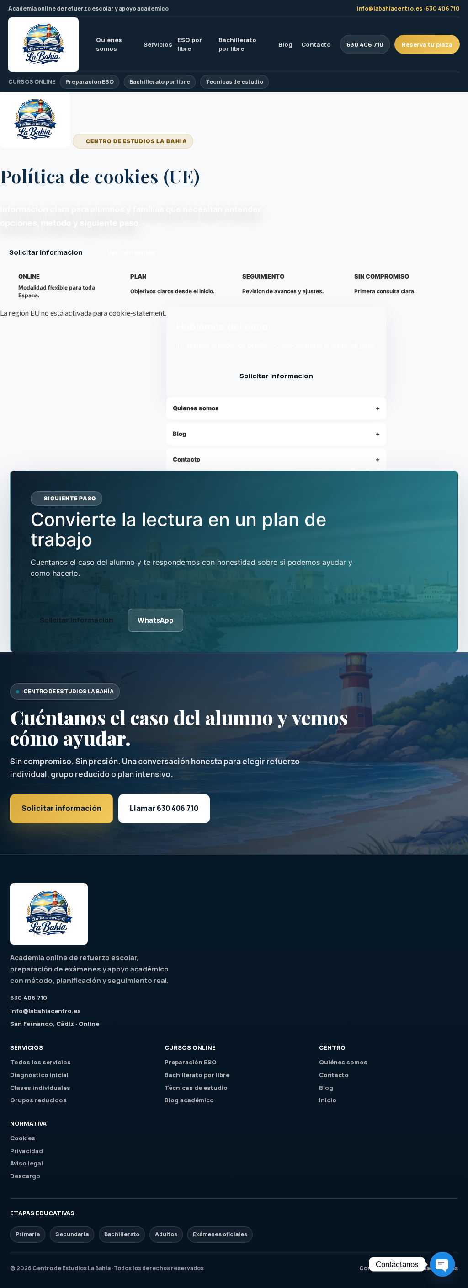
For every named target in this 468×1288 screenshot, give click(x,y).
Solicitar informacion (46, 252)
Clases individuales (40, 1088)
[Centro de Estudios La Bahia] (35, 120)
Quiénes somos (343, 1062)
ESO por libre (189, 44)
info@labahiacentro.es (389, 8)
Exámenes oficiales (220, 1234)
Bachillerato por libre (237, 44)
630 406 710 (442, 8)
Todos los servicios (40, 1062)
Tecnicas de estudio (234, 82)
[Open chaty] (442, 1264)
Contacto (314, 44)
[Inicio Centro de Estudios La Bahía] (49, 914)
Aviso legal (26, 1163)
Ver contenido (132, 252)
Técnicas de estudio (196, 1088)
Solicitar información (61, 808)
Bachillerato (121, 1234)
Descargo (25, 1176)
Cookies (22, 1138)
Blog (285, 44)
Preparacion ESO (89, 82)
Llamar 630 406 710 (164, 808)
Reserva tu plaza (427, 44)
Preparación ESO (191, 1062)
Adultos (166, 1234)
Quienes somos (109, 44)
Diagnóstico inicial (39, 1075)
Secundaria (72, 1234)
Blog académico (189, 1100)
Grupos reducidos (38, 1100)
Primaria (28, 1234)
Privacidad (26, 1151)
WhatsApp (156, 620)
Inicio (327, 1100)
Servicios (157, 44)
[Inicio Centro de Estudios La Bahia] (43, 44)
